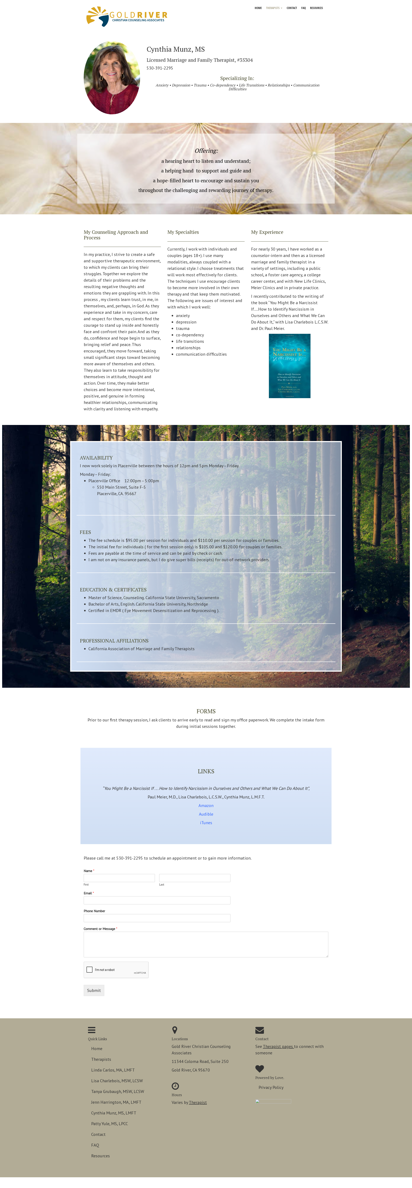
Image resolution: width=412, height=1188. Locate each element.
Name (89, 871)
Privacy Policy (271, 1087)
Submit (94, 990)
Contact (292, 8)
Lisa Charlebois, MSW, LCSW (117, 1081)
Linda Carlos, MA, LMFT (113, 1070)
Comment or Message (100, 929)
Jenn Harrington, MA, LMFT (116, 1102)
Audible (206, 814)
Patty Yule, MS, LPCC (109, 1123)
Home (258, 8)
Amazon (206, 805)
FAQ (303, 8)
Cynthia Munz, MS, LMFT (113, 1113)
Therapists (273, 8)
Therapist (198, 1102)
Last (161, 884)
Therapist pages (278, 1046)
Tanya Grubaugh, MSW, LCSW (117, 1091)
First (86, 884)
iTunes (206, 822)
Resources (316, 8)
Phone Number (94, 911)
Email (89, 893)
